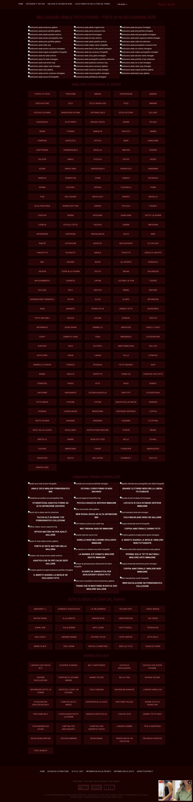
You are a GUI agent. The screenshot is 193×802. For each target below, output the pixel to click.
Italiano (121, 4)
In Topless (153, 243)
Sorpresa (71, 234)
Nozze (70, 458)
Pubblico (126, 374)
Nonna (42, 187)
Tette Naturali (42, 318)
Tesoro (153, 281)
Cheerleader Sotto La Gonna (69, 715)
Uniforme (42, 393)
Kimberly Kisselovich (69, 609)
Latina (97, 281)
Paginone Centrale (126, 411)
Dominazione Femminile (42, 299)
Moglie (70, 374)
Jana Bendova (126, 618)
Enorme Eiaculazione (40, 678)
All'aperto (126, 262)
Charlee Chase (152, 646)
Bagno (153, 430)
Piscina (70, 402)
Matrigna (153, 225)
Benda (70, 215)
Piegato (153, 206)
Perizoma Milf (40, 714)
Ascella (98, 150)
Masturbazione (126, 346)
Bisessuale (42, 122)
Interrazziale (97, 113)
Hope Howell (125, 628)
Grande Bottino (70, 206)
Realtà (42, 243)
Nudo (126, 383)
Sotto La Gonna (153, 215)
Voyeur (126, 430)
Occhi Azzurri (126, 113)
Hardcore (126, 327)
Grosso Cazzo (97, 122)
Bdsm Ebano (96, 738)
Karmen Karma (69, 637)
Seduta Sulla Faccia (126, 402)
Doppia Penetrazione (98, 430)
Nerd (126, 141)
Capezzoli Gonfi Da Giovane (69, 691)
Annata (153, 94)
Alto (97, 383)
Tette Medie (42, 402)
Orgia (70, 355)
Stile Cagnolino (97, 103)
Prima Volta (97, 309)
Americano (70, 449)
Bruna (126, 271)
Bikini (98, 262)
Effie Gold (152, 637)
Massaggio (126, 337)
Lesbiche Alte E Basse (68, 703)
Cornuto (70, 281)
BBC (42, 262)
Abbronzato (153, 449)
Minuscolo (126, 169)
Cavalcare (153, 141)
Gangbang (153, 169)
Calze (126, 234)
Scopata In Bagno (69, 665)
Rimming (153, 402)
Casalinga (126, 215)
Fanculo (42, 178)
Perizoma (71, 94)
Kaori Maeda (152, 609)
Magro (97, 94)
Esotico (153, 458)
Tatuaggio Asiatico (152, 738)
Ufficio (97, 141)
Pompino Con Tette (153, 374)
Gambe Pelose (96, 677)
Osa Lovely (40, 637)
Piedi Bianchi (40, 751)
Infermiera (42, 234)
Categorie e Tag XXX (35, 4)
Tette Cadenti (126, 365)
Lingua (97, 355)
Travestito (42, 253)
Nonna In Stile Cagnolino (152, 703)
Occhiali (70, 187)
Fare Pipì (126, 393)
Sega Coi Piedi (98, 439)
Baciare (153, 290)
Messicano (97, 411)
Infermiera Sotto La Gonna (40, 691)
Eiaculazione (42, 103)
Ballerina (98, 458)
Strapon (153, 355)
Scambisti (126, 458)
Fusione (42, 449)
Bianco (153, 383)
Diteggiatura (153, 337)
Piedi (126, 103)
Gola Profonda (42, 206)
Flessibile (126, 187)
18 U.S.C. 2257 (77, 771)
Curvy (42, 337)
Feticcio (126, 206)
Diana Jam (40, 628)
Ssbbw (126, 225)
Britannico (42, 327)
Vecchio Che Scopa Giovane (152, 666)
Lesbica (42, 225)
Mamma (153, 103)
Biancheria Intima (70, 113)
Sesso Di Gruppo (153, 253)
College (42, 290)
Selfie (97, 271)
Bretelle (42, 439)
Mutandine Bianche (124, 690)
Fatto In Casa (42, 421)
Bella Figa (124, 677)
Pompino (42, 141)
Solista (42, 159)
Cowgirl (126, 318)
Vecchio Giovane (42, 113)
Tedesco (70, 365)
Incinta (42, 271)
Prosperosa (126, 94)
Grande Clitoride (42, 365)
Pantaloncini (98, 234)
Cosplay (42, 215)
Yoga (97, 337)
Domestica (70, 178)
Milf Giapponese (96, 665)
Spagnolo (153, 262)
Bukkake (70, 421)
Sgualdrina (71, 327)
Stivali (153, 439)
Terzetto (126, 253)
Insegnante (70, 393)
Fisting (97, 402)
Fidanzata (126, 449)
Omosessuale (98, 169)
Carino (97, 206)
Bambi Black (40, 646)
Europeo (42, 346)
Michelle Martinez (98, 646)
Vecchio (98, 225)
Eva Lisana (69, 646)
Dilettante (70, 122)
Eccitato (97, 346)
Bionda (153, 150)
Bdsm (42, 131)
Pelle (126, 355)
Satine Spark (40, 618)
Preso (70, 383)
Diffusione (70, 243)
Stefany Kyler (98, 637)
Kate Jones (98, 628)
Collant (153, 113)
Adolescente (126, 243)
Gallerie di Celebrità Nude (60, 4)
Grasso (126, 178)
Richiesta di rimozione (58, 771)
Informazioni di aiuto (124, 771)
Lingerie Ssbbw (124, 726)
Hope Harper (125, 637)
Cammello (97, 327)
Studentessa (153, 393)
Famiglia (97, 131)
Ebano (126, 290)
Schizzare (42, 355)
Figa (42, 197)
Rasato (126, 197)
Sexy (153, 365)
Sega (42, 309)
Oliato (126, 299)
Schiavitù (71, 253)
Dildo (98, 299)
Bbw (153, 234)
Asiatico (97, 243)
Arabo (42, 374)
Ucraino (42, 411)
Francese (42, 383)
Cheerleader (70, 411)
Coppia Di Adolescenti (124, 666)
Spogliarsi (70, 430)
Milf (70, 290)
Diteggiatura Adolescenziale (40, 703)
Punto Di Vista (42, 94)
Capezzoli (70, 141)
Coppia (153, 411)
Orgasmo (97, 421)
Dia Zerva (153, 618)
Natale (97, 253)
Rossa (42, 169)
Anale (71, 159)
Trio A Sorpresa (152, 726)
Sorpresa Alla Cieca (96, 702)
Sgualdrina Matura (41, 738)
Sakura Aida (98, 618)
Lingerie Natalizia (152, 690)
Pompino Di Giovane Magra (68, 678)
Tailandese (153, 271)
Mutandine (153, 299)
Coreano (126, 421)
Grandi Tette (126, 309)
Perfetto (97, 374)
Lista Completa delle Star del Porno (92, 4)
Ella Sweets (69, 618)
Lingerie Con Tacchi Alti (40, 666)
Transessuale (70, 150)
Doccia (70, 318)
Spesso (97, 187)
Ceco (70, 346)
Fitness (70, 131)
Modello (153, 197)
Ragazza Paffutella (96, 714)
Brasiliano (70, 169)
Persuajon (152, 628)
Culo (70, 103)
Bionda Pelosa (152, 677)
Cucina (97, 318)
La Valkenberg (98, 609)
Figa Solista (124, 714)
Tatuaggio (153, 178)
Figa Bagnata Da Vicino (41, 727)
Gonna (126, 122)
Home (20, 4)
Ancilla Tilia (125, 646)
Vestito (153, 318)
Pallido (153, 346)
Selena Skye (126, 609)
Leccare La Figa (126, 281)
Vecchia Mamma (69, 738)
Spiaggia (97, 365)
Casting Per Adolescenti (68, 727)
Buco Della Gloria (42, 430)
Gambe (153, 131)
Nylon (70, 299)
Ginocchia (42, 458)
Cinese (97, 449)
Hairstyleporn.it (145, 771)
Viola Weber (69, 628)
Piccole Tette (70, 225)
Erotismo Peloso (124, 702)
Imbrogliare (42, 467)
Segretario (153, 309)
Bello (126, 439)
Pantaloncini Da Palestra (124, 739)
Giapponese (42, 150)
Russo (153, 159)
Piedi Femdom (97, 690)
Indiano (70, 262)
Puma (153, 187)
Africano (97, 215)
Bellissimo (70, 197)
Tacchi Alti (97, 197)
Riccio (126, 159)
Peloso (153, 122)
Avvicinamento (42, 281)
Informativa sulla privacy (98, 771)
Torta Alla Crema (71, 271)
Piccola (98, 159)
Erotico (98, 290)
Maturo (126, 150)
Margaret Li (40, 609)
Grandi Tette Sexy (152, 714)
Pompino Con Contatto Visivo (96, 727)
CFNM (97, 178)
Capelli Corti (153, 327)
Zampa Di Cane (70, 337)
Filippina (153, 421)
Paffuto (126, 131)
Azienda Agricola (98, 393)
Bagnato (70, 309)
